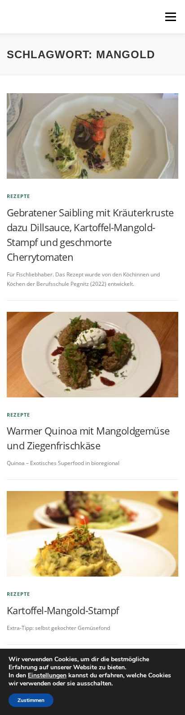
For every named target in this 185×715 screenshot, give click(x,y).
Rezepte (18, 196)
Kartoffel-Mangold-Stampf (63, 610)
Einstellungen (47, 676)
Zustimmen (31, 700)
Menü (170, 17)
